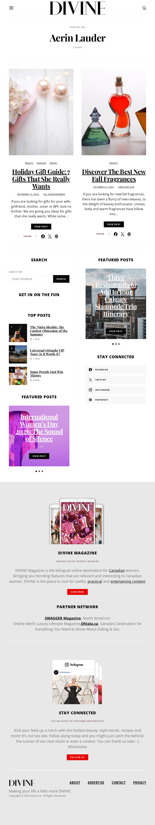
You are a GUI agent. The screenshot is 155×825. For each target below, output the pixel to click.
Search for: (16, 272)
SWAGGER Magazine (63, 618)
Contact (119, 782)
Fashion (41, 163)
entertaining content (128, 581)
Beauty (29, 163)
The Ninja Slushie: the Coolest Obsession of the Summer (49, 330)
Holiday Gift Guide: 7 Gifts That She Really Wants (41, 178)
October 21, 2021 (103, 187)
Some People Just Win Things (46, 373)
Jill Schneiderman (54, 194)
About (75, 782)
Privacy (139, 782)
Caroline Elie (126, 187)
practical (95, 581)
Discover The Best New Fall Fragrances (114, 175)
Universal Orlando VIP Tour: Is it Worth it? (47, 352)
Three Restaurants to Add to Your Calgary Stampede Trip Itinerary (116, 295)
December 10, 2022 (28, 194)
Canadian (117, 570)
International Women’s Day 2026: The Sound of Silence (39, 427)
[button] (36, 471)
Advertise (96, 782)
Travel (53, 163)
